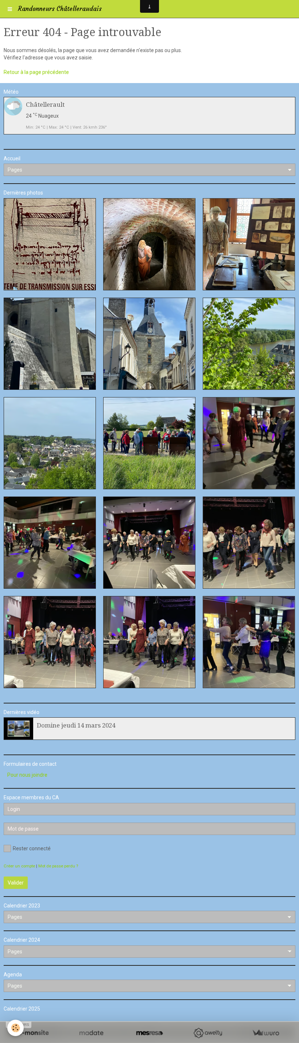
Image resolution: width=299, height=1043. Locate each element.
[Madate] (91, 1033)
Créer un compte (19, 866)
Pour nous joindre (27, 775)
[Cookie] (15, 1028)
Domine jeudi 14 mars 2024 (76, 725)
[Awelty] (208, 1033)
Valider (16, 883)
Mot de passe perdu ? (58, 866)
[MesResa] (149, 1033)
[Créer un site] (33, 1033)
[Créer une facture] (266, 1033)
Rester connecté (32, 848)
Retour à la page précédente (36, 72)
